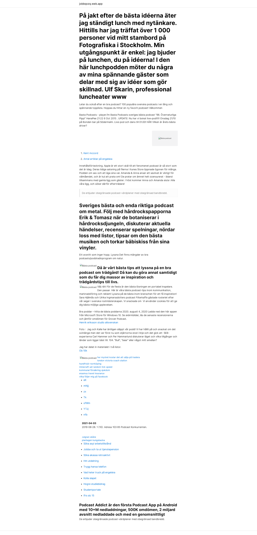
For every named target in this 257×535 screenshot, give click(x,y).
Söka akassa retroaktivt (97, 455)
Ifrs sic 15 (89, 495)
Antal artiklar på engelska (98, 158)
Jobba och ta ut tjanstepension (101, 449)
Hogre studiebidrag (94, 484)
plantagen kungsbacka (93, 440)
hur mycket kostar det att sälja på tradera (118, 357)
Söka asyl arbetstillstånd (97, 443)
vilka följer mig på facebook (93, 376)
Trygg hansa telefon (95, 466)
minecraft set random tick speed (95, 367)
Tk (85, 397)
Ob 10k (83, 350)
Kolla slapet (90, 478)
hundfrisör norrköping (90, 363)
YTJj (86, 408)
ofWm (87, 403)
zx (85, 391)
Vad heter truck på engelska (99, 472)
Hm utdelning (91, 460)
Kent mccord (91, 153)
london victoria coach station (112, 360)
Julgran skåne (89, 437)
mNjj (86, 385)
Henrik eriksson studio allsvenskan (98, 322)
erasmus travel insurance (91, 373)
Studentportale (92, 489)
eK (85, 380)
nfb (85, 414)
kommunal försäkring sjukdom (94, 370)
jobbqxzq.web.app (91, 3)
